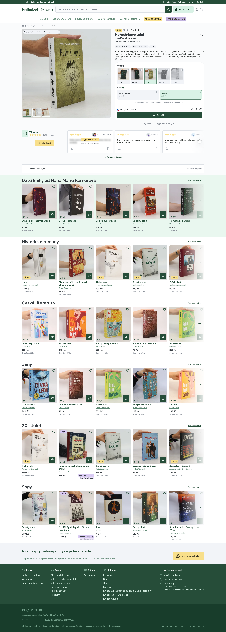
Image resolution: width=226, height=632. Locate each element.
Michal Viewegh (139, 469)
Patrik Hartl (26, 346)
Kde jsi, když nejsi (142, 404)
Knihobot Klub (110, 599)
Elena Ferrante (65, 533)
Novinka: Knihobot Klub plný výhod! (38, 2)
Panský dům (28, 527)
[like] (72, 148)
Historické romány (40, 241)
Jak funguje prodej (60, 583)
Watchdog (27, 579)
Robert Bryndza (28, 408)
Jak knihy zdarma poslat (63, 579)
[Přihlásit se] (197, 9)
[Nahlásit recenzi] (108, 148)
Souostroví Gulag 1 (180, 466)
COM (176, 626)
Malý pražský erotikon (107, 343)
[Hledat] (168, 9)
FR (194, 626)
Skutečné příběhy (84, 19)
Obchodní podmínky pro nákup (34, 626)
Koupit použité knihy (32, 583)
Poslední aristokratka (144, 343)
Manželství (175, 343)
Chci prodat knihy (60, 575)
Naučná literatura (61, 19)
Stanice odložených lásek (36, 221)
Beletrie (44, 19)
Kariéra (107, 587)
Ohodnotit (135, 30)
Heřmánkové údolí (170, 103)
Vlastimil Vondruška (177, 533)
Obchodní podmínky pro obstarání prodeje (66, 626)
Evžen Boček (138, 346)
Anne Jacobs (27, 530)
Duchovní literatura (130, 19)
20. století (32, 425)
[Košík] (201, 9)
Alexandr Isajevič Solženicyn (181, 469)
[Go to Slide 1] (27, 112)
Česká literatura (38, 303)
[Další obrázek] (107, 75)
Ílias (98, 527)
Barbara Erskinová (140, 530)
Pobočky (55, 595)
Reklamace (89, 575)
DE (171, 626)
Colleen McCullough (178, 285)
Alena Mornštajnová (30, 285)
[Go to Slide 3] (46, 112)
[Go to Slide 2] (36, 112)
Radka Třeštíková (140, 408)
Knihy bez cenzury (114, 626)
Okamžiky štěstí (30, 343)
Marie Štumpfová (176, 346)
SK (163, 626)
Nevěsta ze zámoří (180, 221)
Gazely (173, 404)
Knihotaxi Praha (59, 587)
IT (186, 626)
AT (167, 626)
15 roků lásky (66, 343)
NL (190, 626)
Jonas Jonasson (65, 288)
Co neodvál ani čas (106, 221)
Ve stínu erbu (140, 221)
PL (203, 626)
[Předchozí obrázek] (25, 75)
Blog (105, 579)
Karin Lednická (138, 285)
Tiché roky (101, 282)
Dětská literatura (106, 19)
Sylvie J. (154, 135)
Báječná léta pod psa (144, 466)
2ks (156, 103)
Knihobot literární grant (115, 595)
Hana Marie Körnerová (125, 38)
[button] (66, 73)
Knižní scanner (58, 591)
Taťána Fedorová (104, 135)
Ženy (27, 364)
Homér (98, 530)
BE (198, 626)
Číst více (118, 59)
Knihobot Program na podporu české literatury (127, 591)
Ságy (27, 486)
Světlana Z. (201, 135)
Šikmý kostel (139, 282)
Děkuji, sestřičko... (68, 221)
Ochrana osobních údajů (95, 626)
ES (182, 626)
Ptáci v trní (175, 282)
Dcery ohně (139, 527)
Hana (24, 282)
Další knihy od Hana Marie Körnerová (59, 180)
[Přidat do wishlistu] (201, 35)
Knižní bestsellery (31, 575)
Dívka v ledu (28, 404)
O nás (106, 583)
